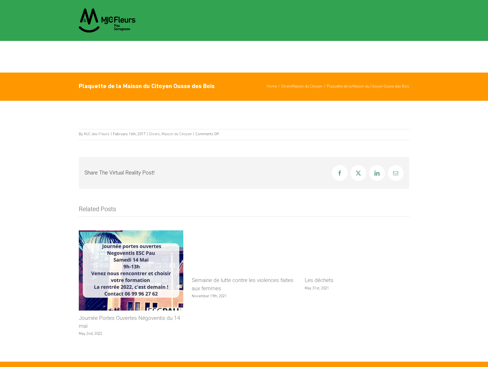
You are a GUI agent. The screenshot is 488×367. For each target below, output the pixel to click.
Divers (154, 134)
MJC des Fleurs (96, 134)
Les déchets (319, 280)
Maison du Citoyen (177, 134)
